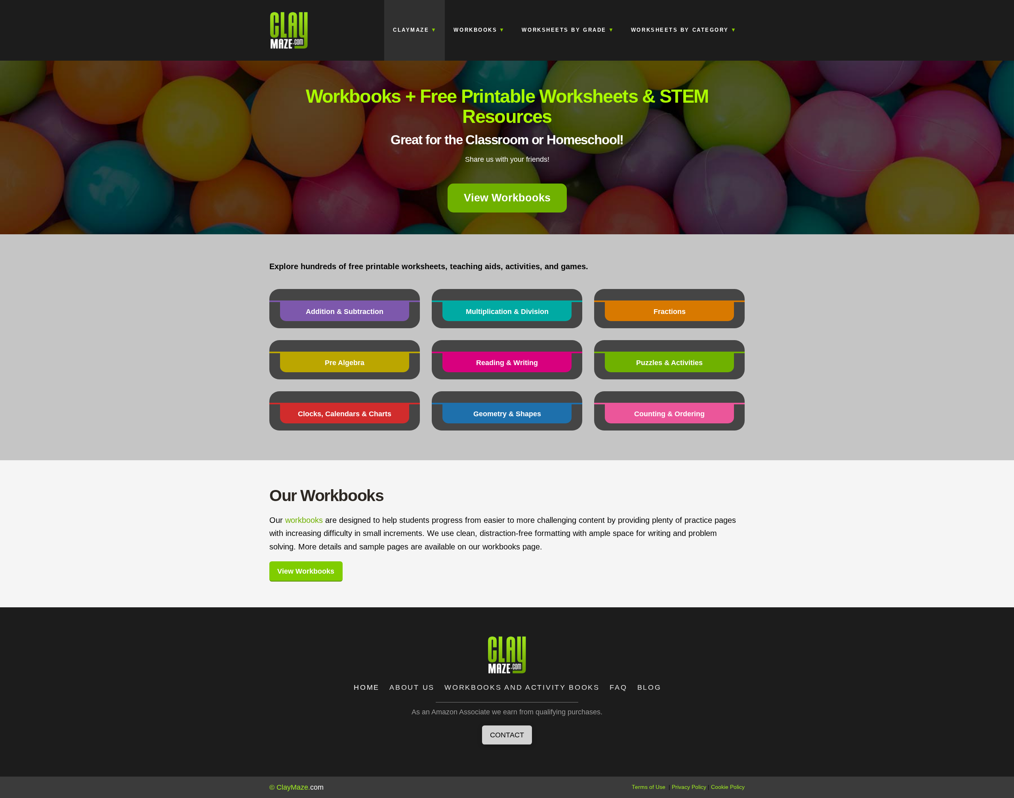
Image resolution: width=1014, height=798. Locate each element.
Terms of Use (648, 787)
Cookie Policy (728, 787)
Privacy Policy (689, 787)
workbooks (304, 520)
